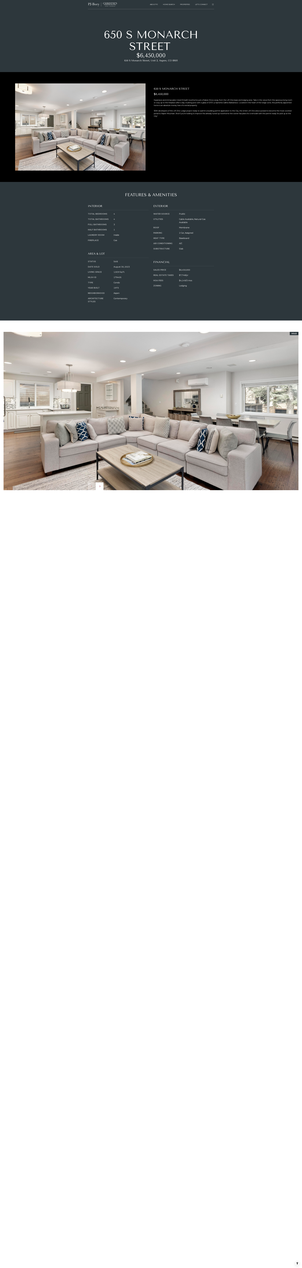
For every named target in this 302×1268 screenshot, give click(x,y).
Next (99, 486)
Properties (185, 4)
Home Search (169, 4)
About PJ (154, 4)
